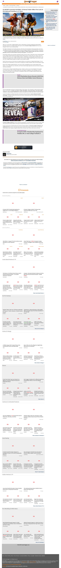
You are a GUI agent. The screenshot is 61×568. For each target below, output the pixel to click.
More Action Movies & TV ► (38, 506)
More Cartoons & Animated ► (38, 435)
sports (18, 5)
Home (4, 5)
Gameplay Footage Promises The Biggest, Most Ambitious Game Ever (51, 21)
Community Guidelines (32, 162)
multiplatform (12, 5)
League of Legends (41, 246)
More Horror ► (41, 399)
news (7, 5)
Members (39, 3)
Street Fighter (21, 246)
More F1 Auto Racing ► (39, 471)
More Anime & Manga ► (39, 362)
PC (35, 3)
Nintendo (33, 3)
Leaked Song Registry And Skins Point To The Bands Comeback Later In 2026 (51, 24)
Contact (39, 555)
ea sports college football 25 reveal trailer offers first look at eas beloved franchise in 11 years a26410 (23, 7)
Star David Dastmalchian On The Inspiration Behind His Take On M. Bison (51, 16)
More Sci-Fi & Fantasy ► (39, 328)
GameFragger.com (10, 167)
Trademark (36, 555)
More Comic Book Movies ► (38, 293)
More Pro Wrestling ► (40, 542)
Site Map (9, 555)
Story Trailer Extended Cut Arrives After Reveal (50, 28)
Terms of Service (24, 162)
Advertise (43, 555)
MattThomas (6, 41)
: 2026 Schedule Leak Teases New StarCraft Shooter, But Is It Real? (51, 13)
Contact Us (4, 566)
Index (6, 555)
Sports (7, 42)
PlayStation (28, 3)
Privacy (29, 555)
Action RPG (31, 246)
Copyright (32, 555)
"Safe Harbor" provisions (31, 160)
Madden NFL (21, 214)
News (21, 3)
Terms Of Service (16, 555)
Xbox (24, 3)
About (12, 555)
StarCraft (11, 246)
